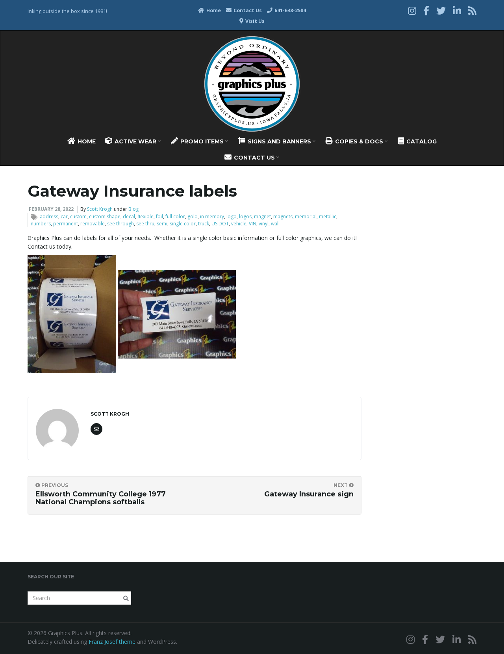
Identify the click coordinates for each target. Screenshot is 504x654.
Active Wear (135, 141)
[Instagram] (412, 10)
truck (203, 223)
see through (120, 223)
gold (192, 216)
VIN (252, 223)
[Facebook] (426, 10)
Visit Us (254, 21)
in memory (212, 216)
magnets (283, 216)
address (49, 216)
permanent (65, 223)
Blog (133, 209)
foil (159, 216)
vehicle (238, 223)
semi (162, 223)
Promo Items (202, 141)
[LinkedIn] (457, 10)
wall (275, 223)
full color (175, 216)
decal (129, 216)
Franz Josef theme (112, 641)
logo (231, 216)
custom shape (104, 216)
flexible (145, 216)
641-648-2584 (289, 10)
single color (183, 223)
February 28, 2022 (51, 209)
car (64, 216)
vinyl (264, 223)
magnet (262, 216)
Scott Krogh (100, 209)
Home (213, 10)
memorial (306, 216)
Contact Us (247, 10)
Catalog (421, 141)
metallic (327, 216)
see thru (145, 223)
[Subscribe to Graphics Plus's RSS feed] (472, 10)
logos (245, 216)
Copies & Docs (359, 141)
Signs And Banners (279, 141)
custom (78, 216)
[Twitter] (441, 10)
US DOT (220, 223)
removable (92, 223)
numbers (41, 223)
